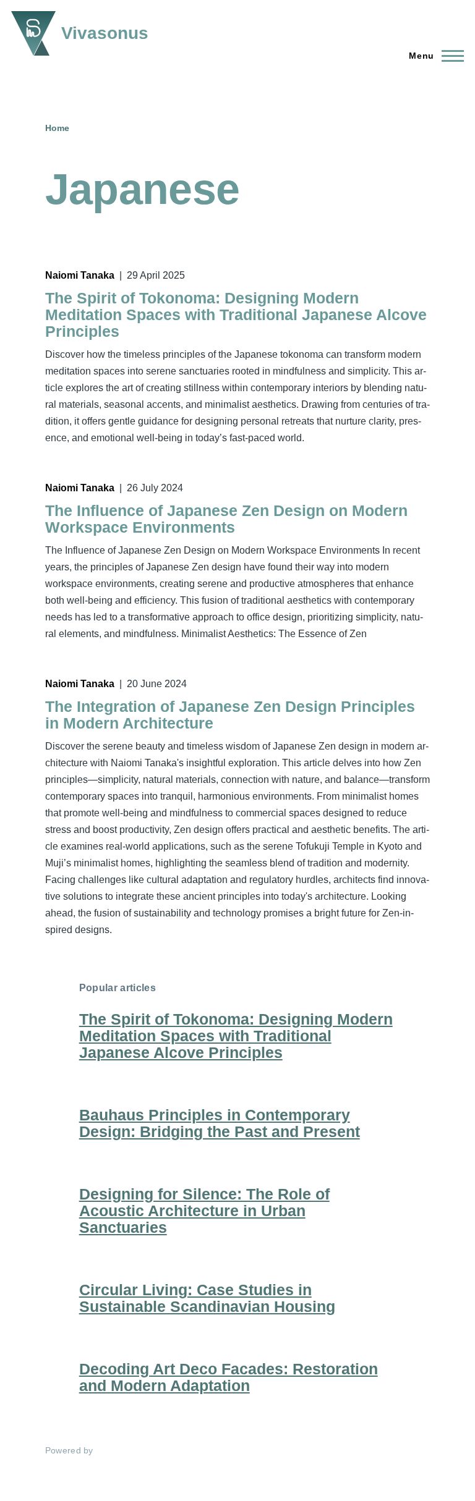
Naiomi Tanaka (79, 275)
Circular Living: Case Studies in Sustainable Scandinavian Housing (207, 1298)
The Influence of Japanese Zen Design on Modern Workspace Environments (226, 519)
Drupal (109, 1450)
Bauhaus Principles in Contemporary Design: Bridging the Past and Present (219, 1123)
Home (57, 128)
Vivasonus (104, 33)
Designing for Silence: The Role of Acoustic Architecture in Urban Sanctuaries (204, 1210)
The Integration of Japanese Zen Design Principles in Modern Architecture (230, 715)
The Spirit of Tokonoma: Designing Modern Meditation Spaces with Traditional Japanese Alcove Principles (236, 314)
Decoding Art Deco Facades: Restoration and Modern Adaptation (228, 1377)
